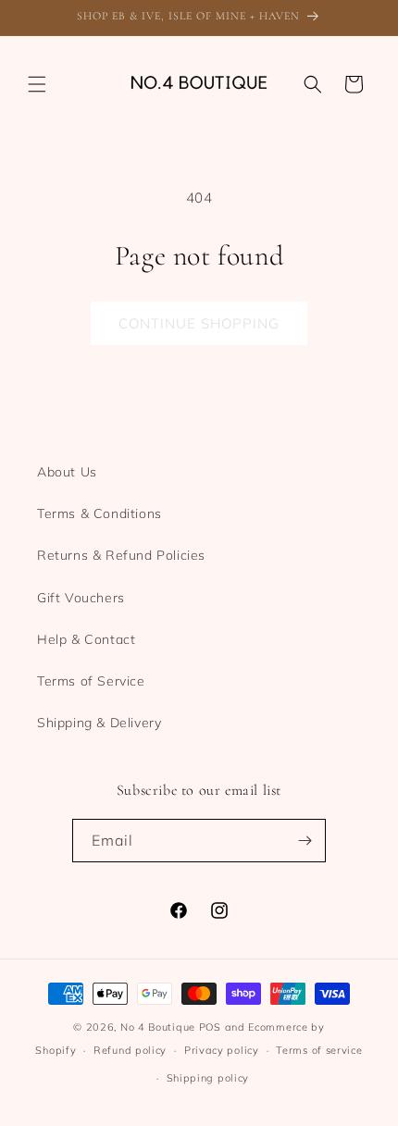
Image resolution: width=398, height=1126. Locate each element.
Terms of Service (91, 681)
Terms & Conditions (99, 513)
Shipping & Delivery (99, 722)
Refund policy (130, 1050)
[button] (37, 84)
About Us (67, 472)
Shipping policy (208, 1077)
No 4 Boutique (157, 1027)
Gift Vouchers (81, 597)
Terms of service (319, 1050)
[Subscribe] (304, 840)
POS (210, 1027)
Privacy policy (221, 1050)
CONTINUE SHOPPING (199, 323)
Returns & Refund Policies (121, 555)
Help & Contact (86, 639)
